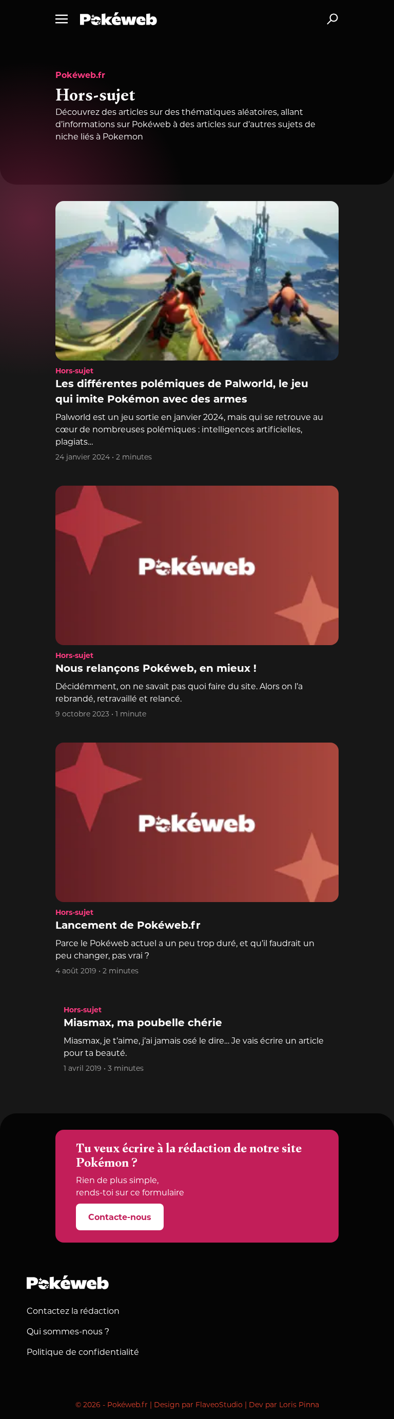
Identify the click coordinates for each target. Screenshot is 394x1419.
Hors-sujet (74, 371)
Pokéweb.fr (80, 76)
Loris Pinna (299, 1405)
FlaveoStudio (219, 1405)
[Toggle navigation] (61, 19)
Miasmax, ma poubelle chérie (143, 1023)
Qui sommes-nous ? (68, 1332)
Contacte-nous (119, 1218)
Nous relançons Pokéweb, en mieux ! (156, 669)
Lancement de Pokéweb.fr (128, 926)
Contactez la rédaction (73, 1312)
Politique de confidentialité (83, 1353)
